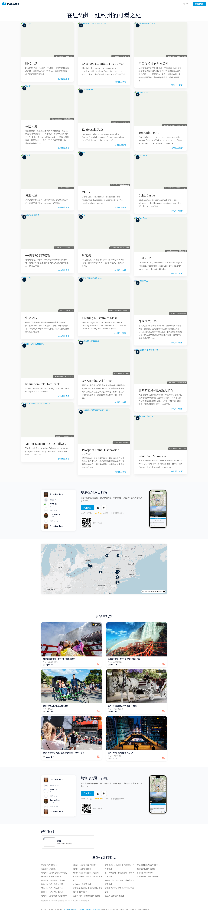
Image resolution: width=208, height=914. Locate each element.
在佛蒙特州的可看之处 (82, 884)
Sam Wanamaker (172, 251)
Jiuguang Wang (57, 119)
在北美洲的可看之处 (49, 865)
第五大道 (31, 195)
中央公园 (31, 318)
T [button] (90, 566)
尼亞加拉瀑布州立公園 (97, 381)
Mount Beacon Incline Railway (45, 443)
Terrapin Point (149, 132)
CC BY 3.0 (69, 188)
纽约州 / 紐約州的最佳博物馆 (53, 880)
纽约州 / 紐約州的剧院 (82, 869)
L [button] (100, 572)
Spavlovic (59, 436)
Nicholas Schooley (169, 125)
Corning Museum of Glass (99, 318)
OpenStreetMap (149, 591)
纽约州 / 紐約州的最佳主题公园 (86, 873)
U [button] (118, 555)
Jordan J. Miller (114, 310)
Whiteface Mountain (152, 456)
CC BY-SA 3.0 (68, 248)
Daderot (172, 313)
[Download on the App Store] (97, 507)
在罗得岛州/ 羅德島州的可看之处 (86, 896)
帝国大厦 (31, 126)
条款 (70, 909)
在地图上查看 (63, 79)
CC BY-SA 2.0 (68, 119)
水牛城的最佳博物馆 (145, 873)
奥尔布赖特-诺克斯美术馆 (156, 390)
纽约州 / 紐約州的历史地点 (52, 892)
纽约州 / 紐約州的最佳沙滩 (52, 884)
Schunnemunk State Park (42, 384)
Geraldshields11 (170, 188)
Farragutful (58, 248)
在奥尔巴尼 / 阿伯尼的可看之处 (149, 876)
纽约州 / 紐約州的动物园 (51, 876)
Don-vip (116, 442)
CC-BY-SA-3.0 (68, 376)
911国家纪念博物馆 (37, 255)
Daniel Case (58, 376)
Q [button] (106, 555)
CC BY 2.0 (69, 56)
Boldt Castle (147, 195)
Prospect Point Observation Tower (100, 451)
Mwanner (172, 448)
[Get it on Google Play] (104, 507)
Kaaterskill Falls (93, 129)
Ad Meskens (114, 248)
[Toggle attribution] (164, 591)
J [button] (118, 571)
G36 (61, 310)
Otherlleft (116, 56)
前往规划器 (199, 4)
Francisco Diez (59, 56)
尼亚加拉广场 (148, 321)
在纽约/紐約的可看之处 (114, 896)
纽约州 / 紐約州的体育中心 (52, 888)
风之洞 (86, 255)
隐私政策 (88, 909)
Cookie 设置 (96, 909)
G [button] (117, 577)
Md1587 (116, 373)
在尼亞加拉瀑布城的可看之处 (148, 865)
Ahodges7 (115, 122)
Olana (86, 192)
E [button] (117, 582)
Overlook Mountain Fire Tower (103, 63)
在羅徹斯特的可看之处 (146, 869)
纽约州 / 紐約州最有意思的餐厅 (54, 896)
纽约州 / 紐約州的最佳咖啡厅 (85, 865)
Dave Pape (171, 383)
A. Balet (62, 188)
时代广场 (31, 63)
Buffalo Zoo (146, 258)
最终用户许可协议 (79, 909)
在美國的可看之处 (48, 869)
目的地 (66, 909)
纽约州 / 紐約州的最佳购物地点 (54, 873)
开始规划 (87, 508)
